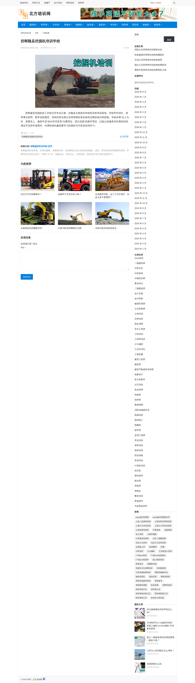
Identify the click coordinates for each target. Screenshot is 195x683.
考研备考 (158, 581)
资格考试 (24, 3)
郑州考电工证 (141, 598)
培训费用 (153, 547)
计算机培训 (140, 465)
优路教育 (168, 530)
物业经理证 (140, 577)
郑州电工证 (155, 589)
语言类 (135, 25)
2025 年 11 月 (141, 137)
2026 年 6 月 (140, 102)
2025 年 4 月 (140, 173)
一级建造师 (140, 263)
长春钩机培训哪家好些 (31, 228)
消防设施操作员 (142, 410)
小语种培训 (140, 339)
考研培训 (70, 3)
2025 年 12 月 (141, 132)
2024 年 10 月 (141, 203)
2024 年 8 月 (140, 213)
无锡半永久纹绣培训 (144, 568)
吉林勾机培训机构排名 (105, 228)
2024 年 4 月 (140, 233)
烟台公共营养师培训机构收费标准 (150, 65)
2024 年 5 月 (140, 228)
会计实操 (139, 293)
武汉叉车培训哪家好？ (31, 194)
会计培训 (58, 3)
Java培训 (139, 258)
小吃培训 (139, 334)
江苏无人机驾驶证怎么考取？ (160, 650)
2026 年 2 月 (140, 122)
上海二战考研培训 (143, 521)
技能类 (145, 25)
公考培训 (139, 314)
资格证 (138, 491)
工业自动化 (140, 349)
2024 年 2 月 (140, 244)
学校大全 (36, 3)
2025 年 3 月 (140, 178)
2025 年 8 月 (140, 152)
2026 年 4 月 (140, 112)
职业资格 (139, 455)
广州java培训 (141, 555)
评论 (23, 247)
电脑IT (47, 3)
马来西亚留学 (141, 506)
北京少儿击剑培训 (158, 543)
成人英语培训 (158, 560)
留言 (127, 48)
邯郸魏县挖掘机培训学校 (32, 137)
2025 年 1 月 (140, 188)
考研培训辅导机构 (143, 581)
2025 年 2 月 (140, 183)
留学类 (125, 25)
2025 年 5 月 (140, 168)
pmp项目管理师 (142, 517)
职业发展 (154, 585)
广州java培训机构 (158, 555)
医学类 (44, 25)
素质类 (102, 25)
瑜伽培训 (139, 415)
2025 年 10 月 (141, 142)
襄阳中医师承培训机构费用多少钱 (150, 70)
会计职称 (139, 298)
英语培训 (139, 460)
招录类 (157, 25)
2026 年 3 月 (140, 117)
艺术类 (56, 25)
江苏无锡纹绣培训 (143, 572)
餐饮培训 (139, 496)
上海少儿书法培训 (143, 526)
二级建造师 (140, 288)
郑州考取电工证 (161, 593)
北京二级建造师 (159, 538)
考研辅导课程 (141, 585)
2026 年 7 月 (140, 97)
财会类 (90, 25)
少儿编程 (139, 344)
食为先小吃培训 (157, 598)
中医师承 (139, 273)
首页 (23, 25)
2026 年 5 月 (140, 107)
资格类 (67, 25)
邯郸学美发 (167, 585)
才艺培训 (139, 385)
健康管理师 (140, 304)
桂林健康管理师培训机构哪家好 (149, 55)
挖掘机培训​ (152, 564)
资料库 (81, 3)
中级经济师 (140, 278)
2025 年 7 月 (140, 158)
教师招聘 (139, 405)
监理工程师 (140, 435)
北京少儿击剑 (141, 543)
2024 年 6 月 (140, 223)
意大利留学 (140, 379)
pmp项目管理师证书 (161, 517)
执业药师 (139, 390)
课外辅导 (139, 476)
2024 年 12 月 (141, 193)
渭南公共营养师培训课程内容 (148, 50)
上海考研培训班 (142, 530)
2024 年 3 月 (140, 238)
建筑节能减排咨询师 (144, 369)
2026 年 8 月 (140, 92)
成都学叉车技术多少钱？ (69, 194)
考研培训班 (165, 577)
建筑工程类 (140, 359)
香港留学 (139, 501)
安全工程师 (140, 329)
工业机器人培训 (165, 551)
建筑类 (32, 25)
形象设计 (139, 374)
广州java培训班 (142, 560)
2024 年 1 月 (140, 249)
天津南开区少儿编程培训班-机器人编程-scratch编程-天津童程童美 (160, 626)
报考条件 (139, 564)
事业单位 (139, 283)
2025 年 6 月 (140, 163)
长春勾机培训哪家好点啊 (69, 228)
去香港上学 (140, 547)
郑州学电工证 (141, 589)
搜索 (137, 34)
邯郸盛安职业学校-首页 (29, 48)
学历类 (113, 25)
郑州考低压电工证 (143, 593)
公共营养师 (140, 309)
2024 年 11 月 (141, 198)
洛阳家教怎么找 (154, 664)
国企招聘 (139, 324)
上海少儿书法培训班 (163, 526)
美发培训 (153, 577)
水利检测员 (161, 568)
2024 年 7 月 (140, 218)
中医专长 (139, 268)
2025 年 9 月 (140, 147)
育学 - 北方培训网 (34, 679)
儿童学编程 (152, 534)
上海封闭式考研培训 (163, 521)
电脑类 (79, 25)
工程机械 (45, 33)
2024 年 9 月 (140, 208)
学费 (162, 547)
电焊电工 (139, 420)
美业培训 (139, 440)
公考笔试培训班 (142, 538)
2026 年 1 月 (140, 127)
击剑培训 (139, 319)
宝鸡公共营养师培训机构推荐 (148, 60)
